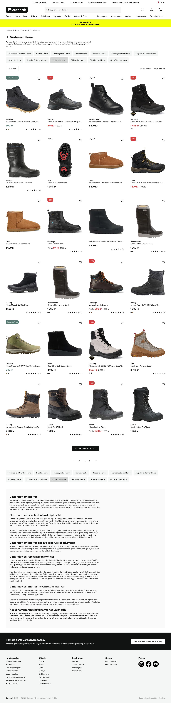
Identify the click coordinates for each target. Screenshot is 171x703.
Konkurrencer (111, 664)
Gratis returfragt (58, 2)
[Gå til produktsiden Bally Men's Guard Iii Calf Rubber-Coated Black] (106, 221)
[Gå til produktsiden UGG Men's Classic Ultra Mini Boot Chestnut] (106, 160)
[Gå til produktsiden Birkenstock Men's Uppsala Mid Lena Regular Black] (106, 99)
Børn (25, 16)
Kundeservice (140, 16)
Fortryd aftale (11, 683)
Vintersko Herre (59, 60)
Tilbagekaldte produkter (16, 680)
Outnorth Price (80, 16)
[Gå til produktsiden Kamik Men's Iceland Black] (106, 404)
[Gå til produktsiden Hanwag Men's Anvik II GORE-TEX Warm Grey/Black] (106, 343)
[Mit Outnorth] (151, 10)
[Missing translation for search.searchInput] (47, 10)
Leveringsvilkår (12, 674)
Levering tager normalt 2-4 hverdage (125, 2)
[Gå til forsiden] (17, 10)
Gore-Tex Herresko (118, 60)
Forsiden (9, 30)
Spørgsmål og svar (13, 661)
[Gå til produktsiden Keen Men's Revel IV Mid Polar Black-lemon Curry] (148, 160)
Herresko (24, 30)
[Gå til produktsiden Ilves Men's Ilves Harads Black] (64, 160)
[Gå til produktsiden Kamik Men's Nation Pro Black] (148, 404)
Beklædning (44, 674)
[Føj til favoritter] (39, 79)
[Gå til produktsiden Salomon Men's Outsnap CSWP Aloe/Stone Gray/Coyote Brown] (23, 343)
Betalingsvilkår (12, 671)
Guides (128, 16)
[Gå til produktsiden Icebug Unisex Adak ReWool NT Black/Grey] (148, 282)
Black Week (77, 671)
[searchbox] (85, 10)
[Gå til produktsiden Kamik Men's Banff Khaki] (64, 404)
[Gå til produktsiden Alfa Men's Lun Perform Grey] (148, 343)
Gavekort (43, 680)
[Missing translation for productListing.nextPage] (96, 461)
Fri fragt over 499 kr (39, 2)
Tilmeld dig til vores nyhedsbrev (148, 641)
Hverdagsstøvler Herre (120, 54)
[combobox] (83, 10)
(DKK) (12, 698)
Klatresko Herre (14, 60)
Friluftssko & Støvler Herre (19, 54)
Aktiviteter (45, 16)
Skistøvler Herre (78, 60)
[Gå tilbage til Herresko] (8, 37)
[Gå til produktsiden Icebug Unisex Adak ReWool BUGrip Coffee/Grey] (23, 404)
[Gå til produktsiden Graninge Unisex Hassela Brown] (106, 282)
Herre (17, 16)
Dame (8, 16)
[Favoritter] (142, 10)
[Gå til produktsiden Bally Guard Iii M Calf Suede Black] (64, 343)
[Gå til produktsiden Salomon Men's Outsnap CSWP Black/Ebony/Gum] (23, 99)
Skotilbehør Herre (97, 60)
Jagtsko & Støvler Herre (146, 54)
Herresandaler (81, 54)
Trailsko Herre (42, 54)
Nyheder (57, 16)
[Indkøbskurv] (161, 10)
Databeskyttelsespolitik (15, 677)
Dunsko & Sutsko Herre (37, 60)
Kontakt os (10, 664)
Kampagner (102, 16)
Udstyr (34, 16)
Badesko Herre (99, 54)
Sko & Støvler (44, 677)
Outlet (67, 16)
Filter (13, 69)
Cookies (162, 698)
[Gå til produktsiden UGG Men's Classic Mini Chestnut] (23, 221)
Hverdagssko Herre (61, 54)
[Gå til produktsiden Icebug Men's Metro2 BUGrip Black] (23, 282)
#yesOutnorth (78, 664)
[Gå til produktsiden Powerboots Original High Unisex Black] (148, 221)
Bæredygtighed (156, 16)
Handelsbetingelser (14, 668)
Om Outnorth (111, 661)
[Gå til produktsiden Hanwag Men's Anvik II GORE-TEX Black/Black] (148, 99)
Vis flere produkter (85, 448)
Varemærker (116, 16)
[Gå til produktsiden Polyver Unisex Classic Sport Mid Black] (23, 160)
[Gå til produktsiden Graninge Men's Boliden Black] (64, 221)
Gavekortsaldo (45, 683)
